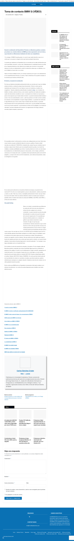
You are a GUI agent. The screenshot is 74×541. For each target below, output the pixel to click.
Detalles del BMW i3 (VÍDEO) (10, 331)
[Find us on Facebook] (26, 517)
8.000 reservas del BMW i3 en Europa (12, 317)
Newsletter (27, 532)
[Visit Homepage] (37, 4)
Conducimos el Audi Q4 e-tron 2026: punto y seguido (10, 439)
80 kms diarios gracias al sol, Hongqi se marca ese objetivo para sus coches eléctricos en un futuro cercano (64, 87)
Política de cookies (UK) (51, 534)
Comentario (7, 458)
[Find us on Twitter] (29, 517)
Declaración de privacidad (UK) (64, 534)
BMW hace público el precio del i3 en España (14, 352)
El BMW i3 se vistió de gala (10, 345)
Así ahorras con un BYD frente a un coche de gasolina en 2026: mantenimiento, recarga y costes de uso (64, 56)
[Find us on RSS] (34, 517)
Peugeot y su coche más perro (27, 1)
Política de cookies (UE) (40, 534)
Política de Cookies (66, 532)
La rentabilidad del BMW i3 (10, 341)
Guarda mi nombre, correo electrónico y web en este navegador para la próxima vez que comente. (25, 490)
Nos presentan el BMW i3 (10, 328)
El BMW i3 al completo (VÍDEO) (11, 348)
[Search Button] (70, 4)
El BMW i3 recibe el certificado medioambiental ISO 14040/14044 (18, 310)
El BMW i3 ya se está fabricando (11, 324)
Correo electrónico (9, 483)
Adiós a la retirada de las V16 (52, 1)
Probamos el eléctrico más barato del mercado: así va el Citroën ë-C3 (39, 440)
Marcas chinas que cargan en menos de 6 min (13, 1)
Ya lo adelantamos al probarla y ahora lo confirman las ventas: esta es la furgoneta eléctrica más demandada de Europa (64, 97)
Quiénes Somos (20, 532)
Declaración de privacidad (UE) (54, 532)
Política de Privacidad (41, 532)
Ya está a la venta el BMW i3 (10, 307)
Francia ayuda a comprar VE (63, 1)
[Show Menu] (3, 4)
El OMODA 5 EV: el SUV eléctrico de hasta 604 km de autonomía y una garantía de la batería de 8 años (64, 38)
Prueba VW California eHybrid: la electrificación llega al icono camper (24, 422)
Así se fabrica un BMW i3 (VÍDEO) (12, 321)
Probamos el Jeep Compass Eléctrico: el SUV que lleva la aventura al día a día (25, 440)
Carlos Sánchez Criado (25, 371)
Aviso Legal (33, 532)
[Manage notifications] (3, 538)
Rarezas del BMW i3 (9, 335)
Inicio (14, 532)
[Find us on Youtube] (37, 517)
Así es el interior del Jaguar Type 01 (40, 1)
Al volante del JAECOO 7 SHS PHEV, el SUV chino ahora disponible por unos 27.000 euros (10, 422)
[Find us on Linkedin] (39, 517)
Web (27, 483)
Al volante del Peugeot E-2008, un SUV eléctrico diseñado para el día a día (64, 47)
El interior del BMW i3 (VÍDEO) (11, 338)
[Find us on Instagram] (32, 517)
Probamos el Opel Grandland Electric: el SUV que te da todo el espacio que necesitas (39, 422)
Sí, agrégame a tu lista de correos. (13, 494)
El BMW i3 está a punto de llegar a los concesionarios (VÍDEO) (18, 314)
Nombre (6, 476)
